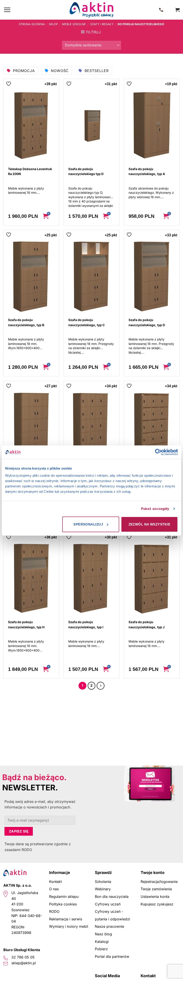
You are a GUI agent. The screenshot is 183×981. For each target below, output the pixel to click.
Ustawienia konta (155, 896)
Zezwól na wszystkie (150, 524)
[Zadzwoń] (162, 9)
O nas (54, 889)
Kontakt (55, 881)
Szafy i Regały (102, 24)
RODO (54, 911)
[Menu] (7, 9)
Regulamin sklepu (64, 896)
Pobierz (101, 949)
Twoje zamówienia (156, 889)
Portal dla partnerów (112, 956)
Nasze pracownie (109, 926)
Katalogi (102, 941)
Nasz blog (103, 934)
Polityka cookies (63, 904)
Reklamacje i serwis (65, 919)
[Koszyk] (177, 10)
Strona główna (32, 24)
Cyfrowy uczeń (108, 904)
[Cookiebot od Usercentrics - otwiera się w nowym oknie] (158, 452)
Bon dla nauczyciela (112, 896)
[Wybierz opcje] (48, 216)
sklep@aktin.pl (23, 963)
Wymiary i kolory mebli (68, 926)
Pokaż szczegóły (155, 509)
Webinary (103, 889)
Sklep (53, 24)
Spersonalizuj (88, 524)
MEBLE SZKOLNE (74, 24)
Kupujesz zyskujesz (157, 904)
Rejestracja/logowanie (159, 881)
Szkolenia (103, 881)
